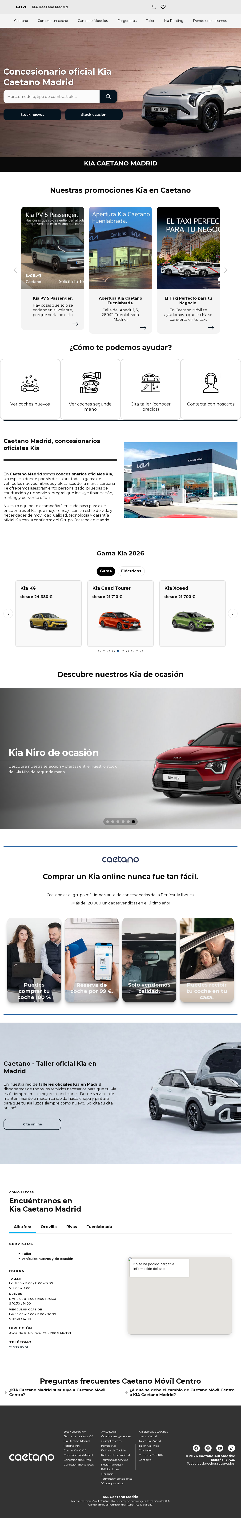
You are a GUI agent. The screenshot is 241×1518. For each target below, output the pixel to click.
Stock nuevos (32, 114)
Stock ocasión (93, 114)
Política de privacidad (115, 1455)
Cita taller (145, 1450)
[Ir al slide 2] (104, 651)
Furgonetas (127, 21)
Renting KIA (72, 1445)
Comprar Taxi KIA (151, 1455)
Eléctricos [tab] (131, 571)
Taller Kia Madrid (150, 1441)
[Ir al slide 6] (123, 651)
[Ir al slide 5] (118, 651)
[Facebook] (196, 1448)
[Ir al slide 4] (113, 651)
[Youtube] (219, 1448)
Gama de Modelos (93, 21)
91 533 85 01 (18, 1347)
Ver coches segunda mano (90, 407)
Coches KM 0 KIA (75, 1450)
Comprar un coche (53, 21)
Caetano (21, 21)
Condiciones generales (116, 1436)
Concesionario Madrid (78, 1455)
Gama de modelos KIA (78, 1436)
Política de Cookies (113, 1450)
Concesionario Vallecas (79, 1464)
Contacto (145, 1460)
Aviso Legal (108, 1431)
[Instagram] (208, 1448)
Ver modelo (48, 641)
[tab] (107, 821)
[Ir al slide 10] (142, 651)
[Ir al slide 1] (99, 651)
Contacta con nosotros (211, 404)
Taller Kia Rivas (149, 1445)
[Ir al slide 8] (132, 651)
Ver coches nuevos (30, 404)
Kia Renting (173, 21)
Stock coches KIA (75, 1431)
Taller (150, 21)
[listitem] (120, 758)
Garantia (107, 1474)
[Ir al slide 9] (137, 651)
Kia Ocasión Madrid (77, 1441)
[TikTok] (231, 1448)
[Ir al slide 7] (127, 651)
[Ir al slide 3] (109, 651)
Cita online (32, 1124)
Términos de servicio (114, 1460)
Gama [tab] (106, 571)
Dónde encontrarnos (210, 21)
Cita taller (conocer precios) (151, 407)
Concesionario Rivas (77, 1460)
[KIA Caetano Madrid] (21, 7)
